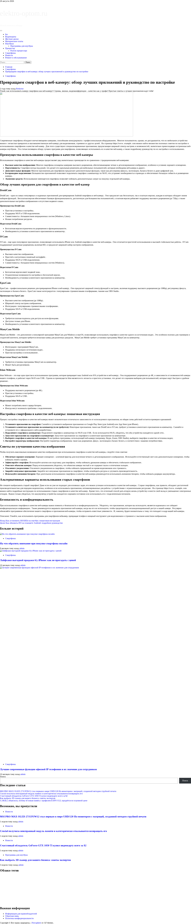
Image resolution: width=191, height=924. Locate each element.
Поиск (3, 776)
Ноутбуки (9, 44)
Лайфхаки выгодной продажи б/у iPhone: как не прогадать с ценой (38, 560)
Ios (6, 34)
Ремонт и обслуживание (16, 58)
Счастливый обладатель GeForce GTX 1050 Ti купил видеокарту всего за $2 (34, 796)
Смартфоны (10, 53)
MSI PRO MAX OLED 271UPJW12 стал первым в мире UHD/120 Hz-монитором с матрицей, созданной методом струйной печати (58, 791)
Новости (9, 55)
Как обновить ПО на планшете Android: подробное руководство (31, 523)
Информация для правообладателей (21, 914)
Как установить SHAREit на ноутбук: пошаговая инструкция (30, 521)
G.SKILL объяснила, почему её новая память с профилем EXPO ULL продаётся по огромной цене (43, 800)
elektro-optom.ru (23, 13)
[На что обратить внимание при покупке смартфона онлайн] (27, 534)
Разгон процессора (18, 51)
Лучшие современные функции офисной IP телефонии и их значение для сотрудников (48, 769)
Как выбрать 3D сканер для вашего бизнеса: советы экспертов (27, 798)
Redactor (20, 89)
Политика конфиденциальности (19, 918)
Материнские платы (14, 41)
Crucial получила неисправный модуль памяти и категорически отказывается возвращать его (41, 793)
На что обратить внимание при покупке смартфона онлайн (33, 543)
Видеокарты (10, 37)
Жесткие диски (12, 39)
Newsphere (36, 923)
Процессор (10, 48)
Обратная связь (12, 916)
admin (21, 548)
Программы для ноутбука (21, 46)
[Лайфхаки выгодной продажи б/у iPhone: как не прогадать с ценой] (30, 551)
